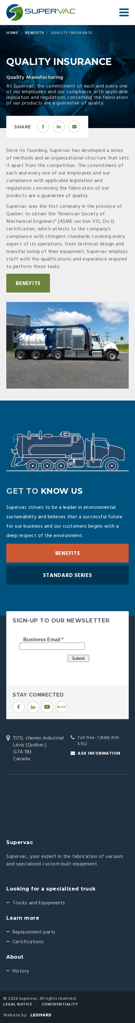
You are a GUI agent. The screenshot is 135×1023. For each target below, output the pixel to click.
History (21, 971)
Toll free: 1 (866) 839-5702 (99, 741)
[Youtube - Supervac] (47, 707)
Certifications (28, 942)
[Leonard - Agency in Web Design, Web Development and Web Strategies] (41, 1015)
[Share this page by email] (74, 127)
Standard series (67, 575)
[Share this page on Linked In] (59, 127)
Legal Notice (17, 1004)
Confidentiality (60, 1004)
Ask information (99, 753)
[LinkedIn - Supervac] (33, 707)
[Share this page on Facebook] (43, 127)
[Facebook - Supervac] (19, 707)
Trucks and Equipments (39, 903)
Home (12, 33)
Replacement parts (34, 932)
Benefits (34, 33)
